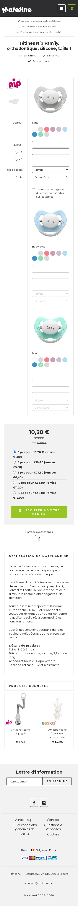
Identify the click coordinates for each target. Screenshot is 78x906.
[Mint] (40, 133)
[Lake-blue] (34, 133)
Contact (53, 820)
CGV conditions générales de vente (25, 829)
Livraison (42, 442)
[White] (34, 128)
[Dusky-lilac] (59, 128)
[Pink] (47, 128)
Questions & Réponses (53, 827)
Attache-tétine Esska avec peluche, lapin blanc (57, 735)
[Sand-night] (47, 133)
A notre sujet (25, 820)
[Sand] (40, 128)
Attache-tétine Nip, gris (20, 731)
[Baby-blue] (65, 128)
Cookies (53, 834)
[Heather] (53, 128)
